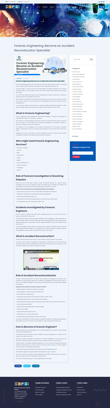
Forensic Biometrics (77, 101)
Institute (44, 7)
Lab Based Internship (40, 387)
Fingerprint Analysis (77, 89)
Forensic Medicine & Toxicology (80, 111)
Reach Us (94, 7)
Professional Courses (61, 392)
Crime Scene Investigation (78, 74)
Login (101, 7)
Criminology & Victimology (79, 76)
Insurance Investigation (78, 121)
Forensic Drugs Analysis (78, 104)
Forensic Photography (77, 116)
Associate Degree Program (63, 387)
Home (38, 7)
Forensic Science (76, 71)
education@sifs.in (25, 1)
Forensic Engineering (77, 106)
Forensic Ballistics (76, 96)
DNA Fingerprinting (77, 84)
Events (81, 7)
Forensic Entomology (77, 109)
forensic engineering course (50, 349)
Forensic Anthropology (78, 94)
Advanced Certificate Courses (63, 394)
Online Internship (39, 390)
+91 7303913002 (12, 1)
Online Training (39, 394)
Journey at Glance (81, 392)
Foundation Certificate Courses (64, 390)
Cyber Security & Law (77, 81)
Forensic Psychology (77, 119)
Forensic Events (81, 390)
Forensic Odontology (77, 114)
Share (18, 366)
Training (67, 7)
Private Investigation (77, 124)
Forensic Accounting (77, 91)
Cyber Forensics (76, 79)
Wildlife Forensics (76, 126)
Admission (74, 7)
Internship (59, 7)
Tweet (27, 366)
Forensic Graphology (77, 129)
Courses (52, 7)
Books (87, 7)
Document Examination (78, 86)
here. (45, 356)
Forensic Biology (76, 99)
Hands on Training (39, 392)
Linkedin (36, 366)
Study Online (80, 387)
